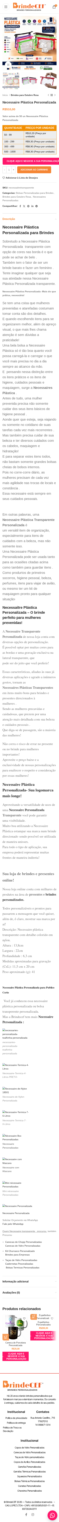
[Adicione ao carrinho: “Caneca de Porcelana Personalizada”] (5, 1337)
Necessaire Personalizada (26, 809)
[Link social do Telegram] (36, 206)
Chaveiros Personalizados (29, 1490)
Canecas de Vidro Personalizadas (22, 1245)
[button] (52, 1515)
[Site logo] (29, 6)
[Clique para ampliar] (8, 65)
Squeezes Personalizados (29, 1476)
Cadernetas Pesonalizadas (19, 1263)
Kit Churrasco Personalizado (20, 1251)
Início (5, 95)
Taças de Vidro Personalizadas (21, 1260)
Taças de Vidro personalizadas (29, 1457)
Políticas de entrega (16, 1422)
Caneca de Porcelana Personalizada (15, 1344)
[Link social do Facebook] (20, 206)
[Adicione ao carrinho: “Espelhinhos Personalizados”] (33, 1316)
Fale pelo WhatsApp (12, 1224)
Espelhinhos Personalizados (43, 1323)
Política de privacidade (16, 1418)
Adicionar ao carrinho (34, 169)
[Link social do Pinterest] (28, 206)
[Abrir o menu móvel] (6, 6)
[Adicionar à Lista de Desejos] (24, 1318)
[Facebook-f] (26, 1514)
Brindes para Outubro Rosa (25, 95)
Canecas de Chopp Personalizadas (23, 1242)
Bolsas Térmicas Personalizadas (29, 1481)
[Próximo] (55, 95)
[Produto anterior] (48, 95)
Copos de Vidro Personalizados (29, 1447)
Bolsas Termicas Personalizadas (22, 1267)
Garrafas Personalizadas (29, 1466)
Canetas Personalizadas (29, 1485)
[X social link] (24, 206)
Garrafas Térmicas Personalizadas (29, 1471)
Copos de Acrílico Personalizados (29, 1461)
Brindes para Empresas (17, 1254)
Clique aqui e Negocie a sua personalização (16, 1356)
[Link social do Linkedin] (32, 206)
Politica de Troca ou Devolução (12, 1429)
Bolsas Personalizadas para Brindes (34, 193)
